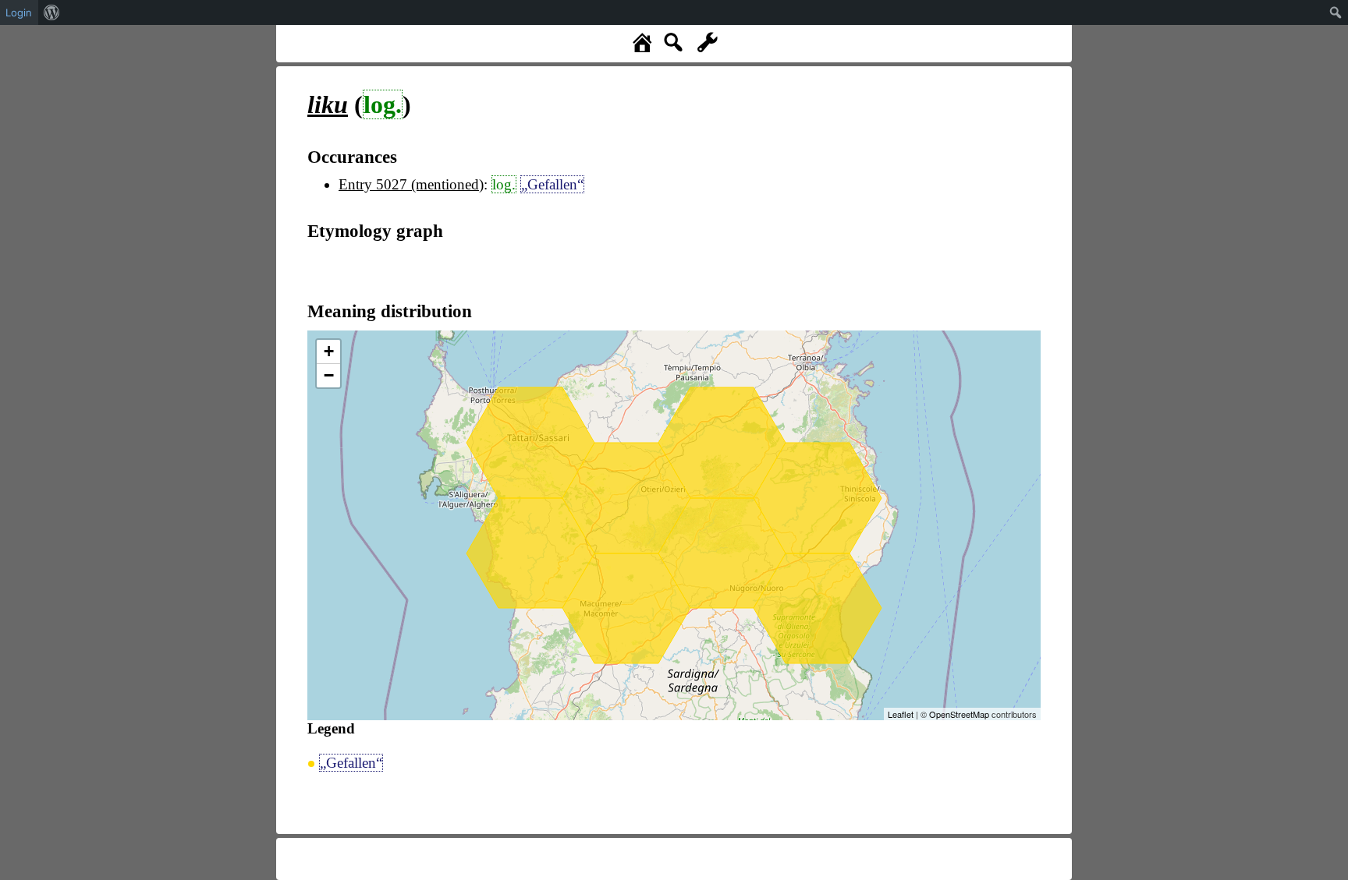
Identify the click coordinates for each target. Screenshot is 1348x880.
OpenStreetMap (959, 714)
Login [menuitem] (18, 12)
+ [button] (329, 351)
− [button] (329, 375)
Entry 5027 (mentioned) (411, 184)
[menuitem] (52, 12)
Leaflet (900, 714)
